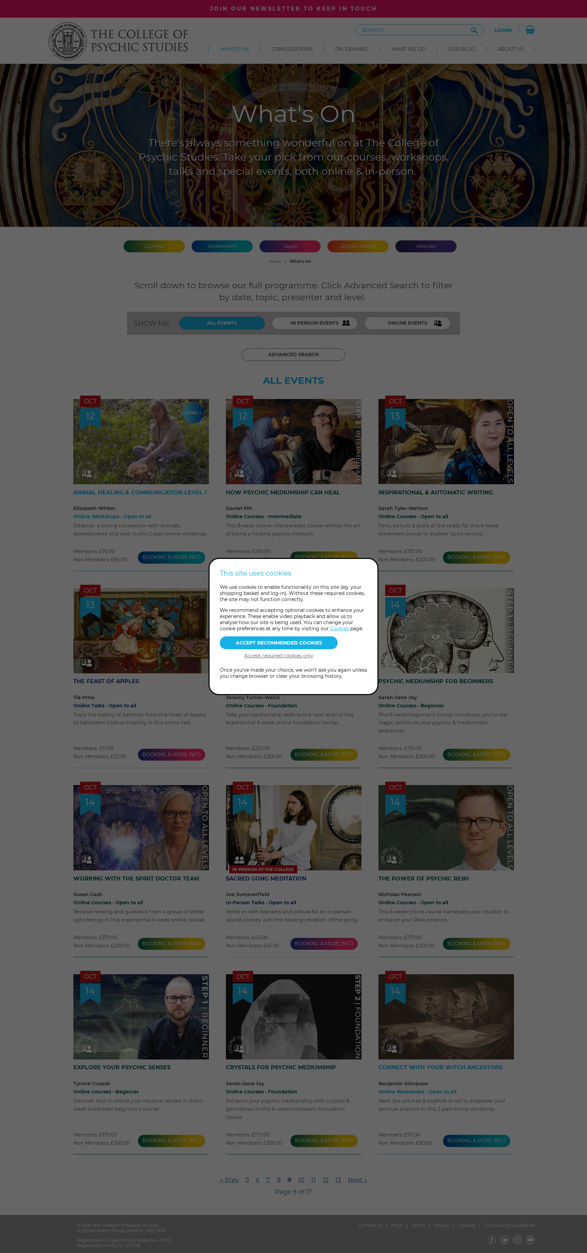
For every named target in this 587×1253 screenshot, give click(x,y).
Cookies (339, 628)
